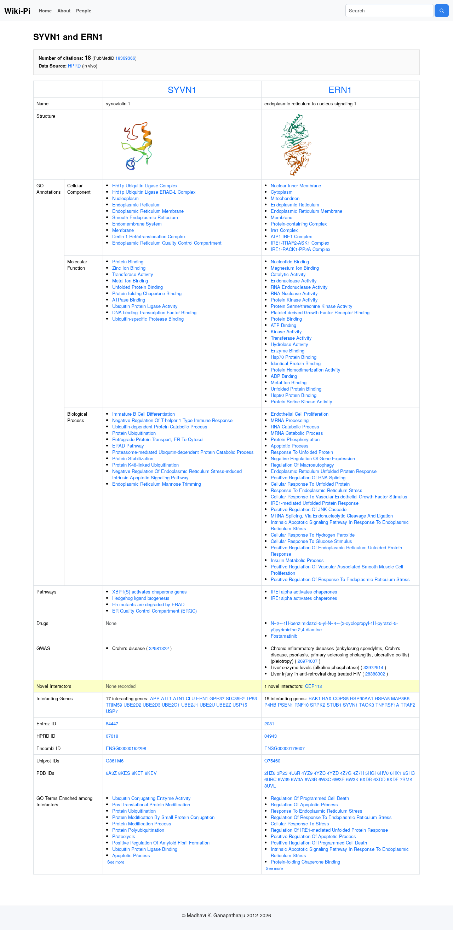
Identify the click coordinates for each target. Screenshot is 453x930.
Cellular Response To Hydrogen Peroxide (313, 534)
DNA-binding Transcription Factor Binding (154, 312)
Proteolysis (123, 836)
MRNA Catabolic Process (297, 432)
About (63, 10)
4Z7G (345, 773)
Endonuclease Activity (294, 280)
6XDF (392, 779)
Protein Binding (127, 261)
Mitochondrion (285, 198)
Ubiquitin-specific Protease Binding (148, 318)
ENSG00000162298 (126, 748)
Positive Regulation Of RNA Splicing (308, 477)
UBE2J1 (189, 704)
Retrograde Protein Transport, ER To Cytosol (157, 439)
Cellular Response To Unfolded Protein (310, 483)
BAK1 (315, 698)
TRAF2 (408, 704)
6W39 (283, 779)
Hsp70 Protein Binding (293, 356)
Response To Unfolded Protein (302, 452)
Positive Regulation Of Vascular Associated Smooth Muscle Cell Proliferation (337, 569)
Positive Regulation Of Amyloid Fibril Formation (161, 842)
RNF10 (301, 704)
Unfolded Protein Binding (137, 286)
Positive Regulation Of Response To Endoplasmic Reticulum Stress (340, 579)
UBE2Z (223, 704)
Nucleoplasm (125, 198)
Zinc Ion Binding (128, 267)
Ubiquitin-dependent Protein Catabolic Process (159, 426)
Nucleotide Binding (290, 261)
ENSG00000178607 (284, 748)
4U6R (294, 773)
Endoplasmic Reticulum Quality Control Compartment (167, 242)
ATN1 (178, 698)
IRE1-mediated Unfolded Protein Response (315, 502)
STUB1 (334, 704)
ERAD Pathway (128, 445)
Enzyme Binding (287, 350)
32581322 (159, 648)
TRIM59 (114, 704)
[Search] (442, 10)
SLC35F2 (235, 698)
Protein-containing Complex (299, 223)
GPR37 (217, 698)
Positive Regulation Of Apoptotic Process (313, 836)
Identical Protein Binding (296, 363)
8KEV (151, 773)
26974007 (307, 660)
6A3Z (111, 773)
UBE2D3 (151, 704)
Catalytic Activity (288, 274)
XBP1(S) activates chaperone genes (149, 591)
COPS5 (341, 698)
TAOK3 (366, 704)
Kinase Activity (286, 331)
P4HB (270, 704)
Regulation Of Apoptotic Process (304, 804)
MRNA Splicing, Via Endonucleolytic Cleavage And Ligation (332, 515)
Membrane (123, 230)
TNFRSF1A (387, 704)
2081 (269, 723)
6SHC (409, 773)
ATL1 (166, 698)
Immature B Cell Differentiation (143, 413)
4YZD (333, 773)
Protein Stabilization (132, 458)
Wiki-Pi (17, 11)
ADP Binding (284, 376)
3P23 (282, 773)
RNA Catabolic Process (295, 426)
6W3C (325, 779)
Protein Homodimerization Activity (305, 369)
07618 (112, 735)
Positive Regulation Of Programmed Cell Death (319, 842)
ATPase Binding (128, 299)
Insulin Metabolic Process (297, 560)
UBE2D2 (132, 704)
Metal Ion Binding (130, 280)
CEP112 (313, 686)
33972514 (373, 667)
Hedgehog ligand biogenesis (141, 598)
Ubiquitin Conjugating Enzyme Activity (151, 798)
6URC (270, 779)
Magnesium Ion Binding (295, 267)
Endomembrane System (137, 223)
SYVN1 (182, 89)
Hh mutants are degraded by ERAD (148, 604)
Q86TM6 (115, 760)
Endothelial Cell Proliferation (299, 413)
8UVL (270, 785)
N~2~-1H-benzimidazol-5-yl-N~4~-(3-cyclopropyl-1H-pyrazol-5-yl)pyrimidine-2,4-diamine (334, 626)
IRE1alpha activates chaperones (304, 591)
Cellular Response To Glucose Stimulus (311, 541)
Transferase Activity (132, 274)
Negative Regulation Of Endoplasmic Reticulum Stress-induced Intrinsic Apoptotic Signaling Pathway (177, 474)
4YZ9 (307, 773)
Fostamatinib (284, 635)
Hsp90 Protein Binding (293, 395)
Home (45, 10)
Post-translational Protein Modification (151, 804)
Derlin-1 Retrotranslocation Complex (149, 236)
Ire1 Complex (284, 230)
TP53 (251, 698)
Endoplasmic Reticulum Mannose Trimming (156, 483)
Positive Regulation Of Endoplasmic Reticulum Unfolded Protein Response (336, 550)
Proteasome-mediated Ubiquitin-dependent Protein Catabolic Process (183, 452)
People (83, 10)
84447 (112, 723)
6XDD (379, 779)
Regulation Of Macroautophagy (302, 464)
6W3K (352, 779)
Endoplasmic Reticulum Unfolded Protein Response (324, 471)
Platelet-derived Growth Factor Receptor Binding (320, 312)
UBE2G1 (171, 704)
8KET (137, 773)
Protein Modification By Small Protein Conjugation (163, 817)
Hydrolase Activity (289, 344)
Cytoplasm (282, 191)
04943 (270, 735)
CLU (190, 698)
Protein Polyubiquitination (138, 829)
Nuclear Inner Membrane (296, 185)
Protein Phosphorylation (295, 439)
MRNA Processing (290, 420)
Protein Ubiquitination (134, 432)
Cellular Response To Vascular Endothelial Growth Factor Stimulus (339, 496)
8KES (124, 773)
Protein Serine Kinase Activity (301, 401)
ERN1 (340, 89)
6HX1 (395, 773)
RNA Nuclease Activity (294, 293)
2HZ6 (269, 773)
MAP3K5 (400, 698)
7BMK (406, 779)
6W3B (311, 779)
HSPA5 (382, 698)
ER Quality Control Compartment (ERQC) (154, 610)
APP (155, 698)
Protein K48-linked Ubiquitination (145, 464)
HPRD (74, 65)
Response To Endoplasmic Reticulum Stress (316, 490)
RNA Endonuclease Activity (299, 286)
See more (115, 862)
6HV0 (383, 773)
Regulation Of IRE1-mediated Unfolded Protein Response (329, 829)
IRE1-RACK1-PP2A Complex (301, 249)
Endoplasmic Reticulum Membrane (148, 210)
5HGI (370, 773)
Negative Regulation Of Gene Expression (313, 458)
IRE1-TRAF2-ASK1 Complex (300, 242)
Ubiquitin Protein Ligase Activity (145, 306)
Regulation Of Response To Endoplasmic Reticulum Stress (331, 817)
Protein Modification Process (141, 823)
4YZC (320, 773)
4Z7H (358, 773)
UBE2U (207, 704)
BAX (327, 698)
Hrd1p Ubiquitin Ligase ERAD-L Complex (154, 191)
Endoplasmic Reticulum (136, 204)
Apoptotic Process (290, 445)
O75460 (272, 760)
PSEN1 (285, 704)
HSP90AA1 (361, 698)
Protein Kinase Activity (294, 299)
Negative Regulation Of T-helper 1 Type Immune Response (172, 420)
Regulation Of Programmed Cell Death (310, 798)
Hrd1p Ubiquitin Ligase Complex (145, 185)
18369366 (125, 58)
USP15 (240, 704)
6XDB (366, 779)
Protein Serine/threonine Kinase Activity (311, 306)
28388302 (375, 673)
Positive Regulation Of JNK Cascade (308, 509)
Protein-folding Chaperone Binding (147, 293)
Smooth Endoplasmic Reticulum (145, 217)
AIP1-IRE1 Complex (291, 236)
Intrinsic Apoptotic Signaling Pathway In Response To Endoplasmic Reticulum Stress (340, 525)
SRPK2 (317, 704)
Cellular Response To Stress (300, 823)
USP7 (112, 711)
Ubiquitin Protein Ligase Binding (144, 849)
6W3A (297, 779)
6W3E (338, 779)
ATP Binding (283, 325)
